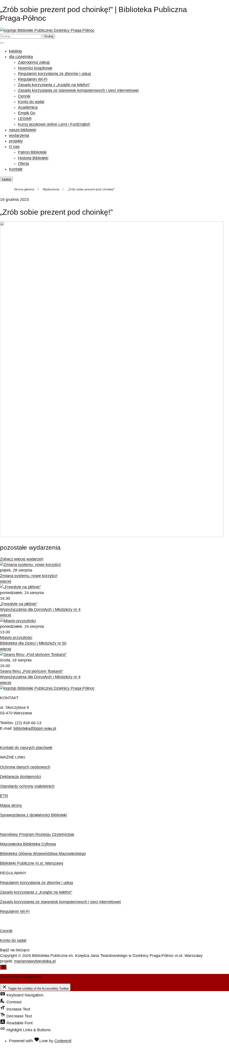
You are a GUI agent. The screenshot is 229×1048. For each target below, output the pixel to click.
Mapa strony (11, 805)
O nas (14, 146)
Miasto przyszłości (16, 637)
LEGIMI (24, 118)
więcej (5, 581)
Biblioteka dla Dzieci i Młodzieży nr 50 (33, 643)
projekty (16, 141)
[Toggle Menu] (2, 43)
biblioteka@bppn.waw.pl (34, 728)
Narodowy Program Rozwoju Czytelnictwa (37, 834)
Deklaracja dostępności (20, 776)
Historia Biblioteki (33, 158)
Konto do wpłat (31, 102)
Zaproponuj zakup (34, 62)
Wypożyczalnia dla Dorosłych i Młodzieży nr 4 (40, 609)
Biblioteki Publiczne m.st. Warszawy (31, 863)
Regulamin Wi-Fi (32, 79)
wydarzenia (19, 135)
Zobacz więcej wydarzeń (21, 559)
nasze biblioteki (22, 130)
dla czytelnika (21, 56)
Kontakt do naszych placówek (26, 747)
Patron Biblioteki (32, 152)
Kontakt (15, 169)
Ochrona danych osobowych (25, 767)
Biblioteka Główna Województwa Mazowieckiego (43, 853)
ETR (4, 796)
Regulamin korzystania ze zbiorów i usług (54, 73)
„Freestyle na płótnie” (18, 604)
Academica (28, 107)
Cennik (24, 96)
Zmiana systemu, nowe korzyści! (28, 576)
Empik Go (26, 113)
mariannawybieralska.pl (35, 961)
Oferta (23, 163)
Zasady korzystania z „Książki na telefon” (54, 85)
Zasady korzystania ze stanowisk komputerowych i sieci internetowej (78, 90)
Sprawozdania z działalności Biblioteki (33, 815)
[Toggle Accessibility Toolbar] (3, 967)
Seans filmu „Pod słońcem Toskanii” (31, 671)
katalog (15, 51)
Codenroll (62, 1041)
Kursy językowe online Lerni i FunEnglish (54, 124)
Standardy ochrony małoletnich (27, 786)
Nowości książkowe (35, 68)
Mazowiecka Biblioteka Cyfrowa (28, 844)
